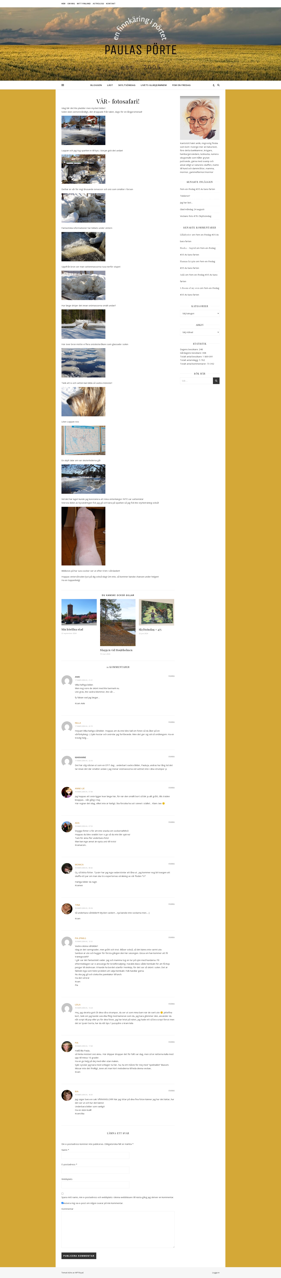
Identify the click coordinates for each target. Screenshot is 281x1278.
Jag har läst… (186, 202)
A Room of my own (189, 288)
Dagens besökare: (189, 349)
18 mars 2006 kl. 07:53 (84, 826)
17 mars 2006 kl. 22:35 (84, 760)
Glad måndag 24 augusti (192, 209)
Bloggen (96, 85)
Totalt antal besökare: (191, 356)
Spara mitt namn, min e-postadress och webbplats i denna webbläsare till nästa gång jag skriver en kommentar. (117, 1197)
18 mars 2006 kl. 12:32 (84, 941)
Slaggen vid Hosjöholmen (116, 650)
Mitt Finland (84, 3)
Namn (65, 1149)
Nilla (78, 722)
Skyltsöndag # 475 (150, 629)
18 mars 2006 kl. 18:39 (84, 1095)
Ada (77, 822)
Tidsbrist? (185, 195)
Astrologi (98, 3)
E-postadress (69, 1164)
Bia (76, 1091)
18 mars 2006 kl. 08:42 (84, 868)
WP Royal (79, 1272)
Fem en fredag (181, 85)
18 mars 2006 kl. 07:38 (84, 792)
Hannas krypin (187, 261)
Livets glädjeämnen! (154, 85)
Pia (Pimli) (80, 938)
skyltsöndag (127, 85)
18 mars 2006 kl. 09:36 (84, 908)
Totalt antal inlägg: (189, 360)
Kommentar (67, 1208)
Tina (77, 904)
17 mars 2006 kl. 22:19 (84, 726)
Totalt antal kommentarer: (193, 363)
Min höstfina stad (72, 629)
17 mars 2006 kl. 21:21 (84, 680)
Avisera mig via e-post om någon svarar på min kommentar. (93, 1203)
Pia (76, 1042)
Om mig (71, 3)
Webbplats (66, 1179)
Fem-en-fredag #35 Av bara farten (197, 189)
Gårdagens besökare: (191, 352)
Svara (171, 676)
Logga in (216, 1272)
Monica (79, 864)
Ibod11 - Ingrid (188, 248)
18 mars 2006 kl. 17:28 (84, 1046)
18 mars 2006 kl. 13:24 (84, 1008)
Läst (110, 85)
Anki (182, 274)
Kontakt (110, 3)
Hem (63, 3)
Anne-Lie (80, 788)
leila (77, 1004)
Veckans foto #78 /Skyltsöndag (195, 216)
